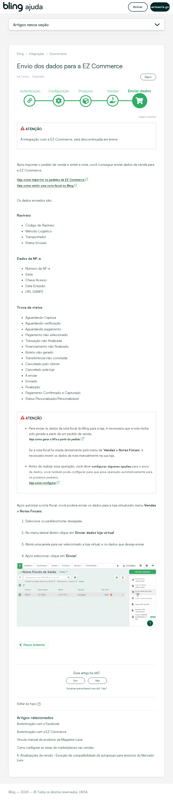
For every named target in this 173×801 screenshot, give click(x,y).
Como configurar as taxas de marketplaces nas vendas (55, 748)
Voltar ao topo (26, 704)
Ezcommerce (58, 54)
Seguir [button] (148, 76)
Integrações (36, 54)
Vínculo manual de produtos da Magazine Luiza (49, 740)
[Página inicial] (22, 7)
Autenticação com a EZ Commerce (41, 732)
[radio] (75, 681)
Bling (20, 54)
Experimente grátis (160, 7)
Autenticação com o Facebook (38, 724)
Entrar (137, 7)
